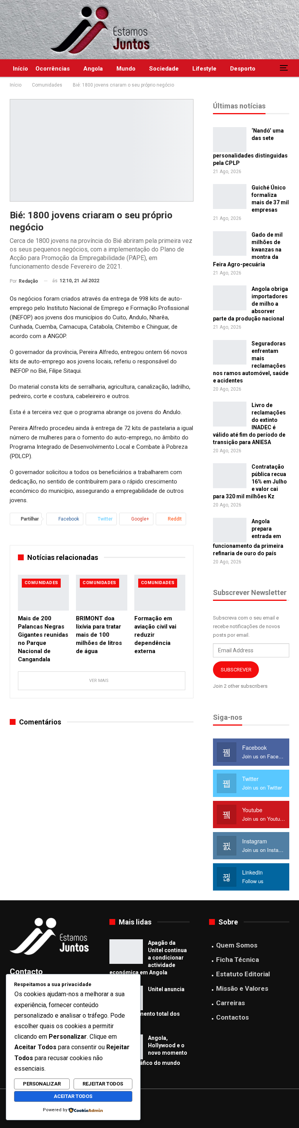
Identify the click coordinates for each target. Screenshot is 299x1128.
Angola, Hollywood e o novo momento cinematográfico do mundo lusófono (148, 1054)
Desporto (242, 68)
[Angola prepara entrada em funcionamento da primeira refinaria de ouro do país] (229, 530)
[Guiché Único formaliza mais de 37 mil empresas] (229, 196)
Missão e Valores (242, 988)
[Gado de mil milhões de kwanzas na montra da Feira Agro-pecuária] (229, 243)
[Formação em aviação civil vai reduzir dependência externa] (159, 593)
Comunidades (41, 582)
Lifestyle (204, 68)
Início (20, 68)
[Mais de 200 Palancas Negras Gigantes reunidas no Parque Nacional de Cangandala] (43, 593)
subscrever (236, 670)
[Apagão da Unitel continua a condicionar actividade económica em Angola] (126, 951)
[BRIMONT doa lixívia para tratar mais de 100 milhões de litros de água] (101, 593)
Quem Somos (236, 945)
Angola (93, 68)
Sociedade (164, 68)
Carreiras (230, 1003)
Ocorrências (52, 68)
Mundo (125, 68)
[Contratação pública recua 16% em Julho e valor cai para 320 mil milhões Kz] (229, 475)
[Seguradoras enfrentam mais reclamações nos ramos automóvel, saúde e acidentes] (229, 352)
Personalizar (42, 1084)
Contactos (232, 1017)
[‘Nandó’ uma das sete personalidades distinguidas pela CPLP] (229, 139)
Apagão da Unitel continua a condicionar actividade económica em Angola (148, 958)
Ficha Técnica (237, 959)
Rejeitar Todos (103, 1084)
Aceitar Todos (73, 1096)
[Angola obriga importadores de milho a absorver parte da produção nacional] (229, 297)
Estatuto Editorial (243, 974)
